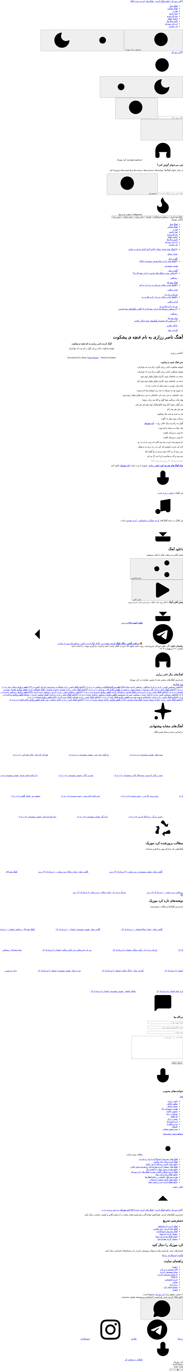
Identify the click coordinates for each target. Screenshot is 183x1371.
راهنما (175, 1267)
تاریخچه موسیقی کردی (167, 1274)
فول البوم (173, 13)
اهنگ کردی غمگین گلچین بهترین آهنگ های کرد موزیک (154, 1172)
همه (181, 1096)
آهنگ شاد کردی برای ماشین (165, 1229)
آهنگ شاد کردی (176, 217)
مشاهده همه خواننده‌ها (173, 1134)
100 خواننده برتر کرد (169, 1269)
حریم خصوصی (171, 1279)
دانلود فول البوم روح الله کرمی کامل (161, 1164)
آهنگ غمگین (172, 8)
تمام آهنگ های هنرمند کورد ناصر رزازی (166, 465)
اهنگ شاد (174, 6)
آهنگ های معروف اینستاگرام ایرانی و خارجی (158, 1159)
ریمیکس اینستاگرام (161, 217)
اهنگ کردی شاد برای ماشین (165, 1162)
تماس (175, 1282)
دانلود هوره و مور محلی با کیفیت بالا (162, 1169)
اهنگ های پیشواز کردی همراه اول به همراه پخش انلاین (154, 1167)
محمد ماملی (128, 217)
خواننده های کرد (171, 1287)
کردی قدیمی (131, 520)
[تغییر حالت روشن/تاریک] (82, 40)
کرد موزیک (160, 1294)
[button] (91, 66)
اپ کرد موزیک (171, 24)
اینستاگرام (172, 1255)
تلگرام (180, 1255)
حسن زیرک (116, 217)
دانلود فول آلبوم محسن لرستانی (164, 1179)
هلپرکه (148, 217)
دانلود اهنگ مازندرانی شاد (166, 1174)
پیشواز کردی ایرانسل (168, 1234)
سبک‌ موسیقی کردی (169, 1272)
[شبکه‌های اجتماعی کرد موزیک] (162, 1309)
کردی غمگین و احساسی (148, 520)
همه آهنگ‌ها (178, 684)
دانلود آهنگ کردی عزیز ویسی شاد (163, 1182)
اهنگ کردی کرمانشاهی (167, 1226)
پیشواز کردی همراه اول (167, 1239)
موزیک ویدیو (172, 16)
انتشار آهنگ (173, 19)
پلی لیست (173, 26)
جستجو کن (152, 193)
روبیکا (164, 1255)
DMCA (174, 1277)
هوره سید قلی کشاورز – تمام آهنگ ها (161, 1177)
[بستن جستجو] (162, 129)
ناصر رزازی (139, 217)
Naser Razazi (93, 357)
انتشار (175, 1290)
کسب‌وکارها (172, 21)
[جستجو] (136, 108)
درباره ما (174, 1284)
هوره (175, 11)
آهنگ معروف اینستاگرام (167, 1231)
